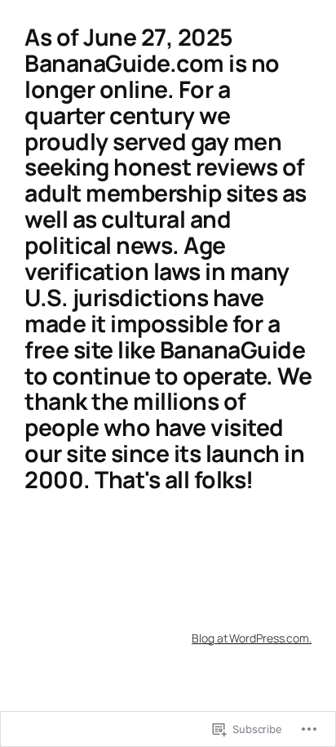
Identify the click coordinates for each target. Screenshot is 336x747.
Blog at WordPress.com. (252, 638)
